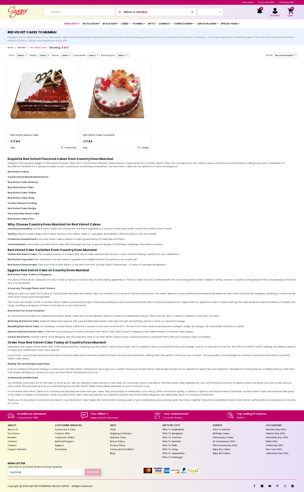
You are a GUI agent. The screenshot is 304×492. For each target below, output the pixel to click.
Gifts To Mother (221, 429)
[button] (72, 24)
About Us (13, 429)
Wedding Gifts (286, 2)
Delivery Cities (118, 437)
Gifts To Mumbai (171, 441)
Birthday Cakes (221, 433)
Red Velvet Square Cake (24, 135)
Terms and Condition (122, 449)
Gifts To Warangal (172, 457)
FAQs (113, 429)
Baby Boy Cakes (221, 449)
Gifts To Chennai (171, 437)
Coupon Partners (17, 449)
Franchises (61, 449)
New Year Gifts (274, 449)
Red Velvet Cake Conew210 (98, 135)
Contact (12, 441)
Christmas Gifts (274, 445)
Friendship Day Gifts (277, 437)
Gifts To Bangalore (172, 433)
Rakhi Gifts (272, 441)
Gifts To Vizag (170, 449)
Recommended (284, 55)
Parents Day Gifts (275, 433)
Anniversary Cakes (223, 437)
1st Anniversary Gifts (224, 441)
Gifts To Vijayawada (173, 453)
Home (10, 47)
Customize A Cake (65, 429)
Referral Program (64, 441)
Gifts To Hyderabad (173, 429)
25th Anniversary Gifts (225, 445)
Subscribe (93, 472)
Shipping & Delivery (120, 433)
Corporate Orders (65, 437)
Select (21, 55)
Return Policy (117, 441)
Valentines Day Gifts (277, 453)
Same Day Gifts (266, 2)
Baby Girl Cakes (221, 453)
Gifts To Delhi (169, 445)
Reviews (12, 437)
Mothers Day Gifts (276, 429)
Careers (12, 445)
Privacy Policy (117, 445)
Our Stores (13, 433)
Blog (112, 453)
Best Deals (247, 2)
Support (59, 445)
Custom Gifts (62, 433)
